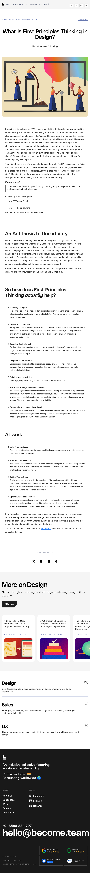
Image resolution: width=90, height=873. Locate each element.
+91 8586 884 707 (17, 825)
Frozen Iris (46, 529)
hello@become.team (46, 832)
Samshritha (83, 19)
